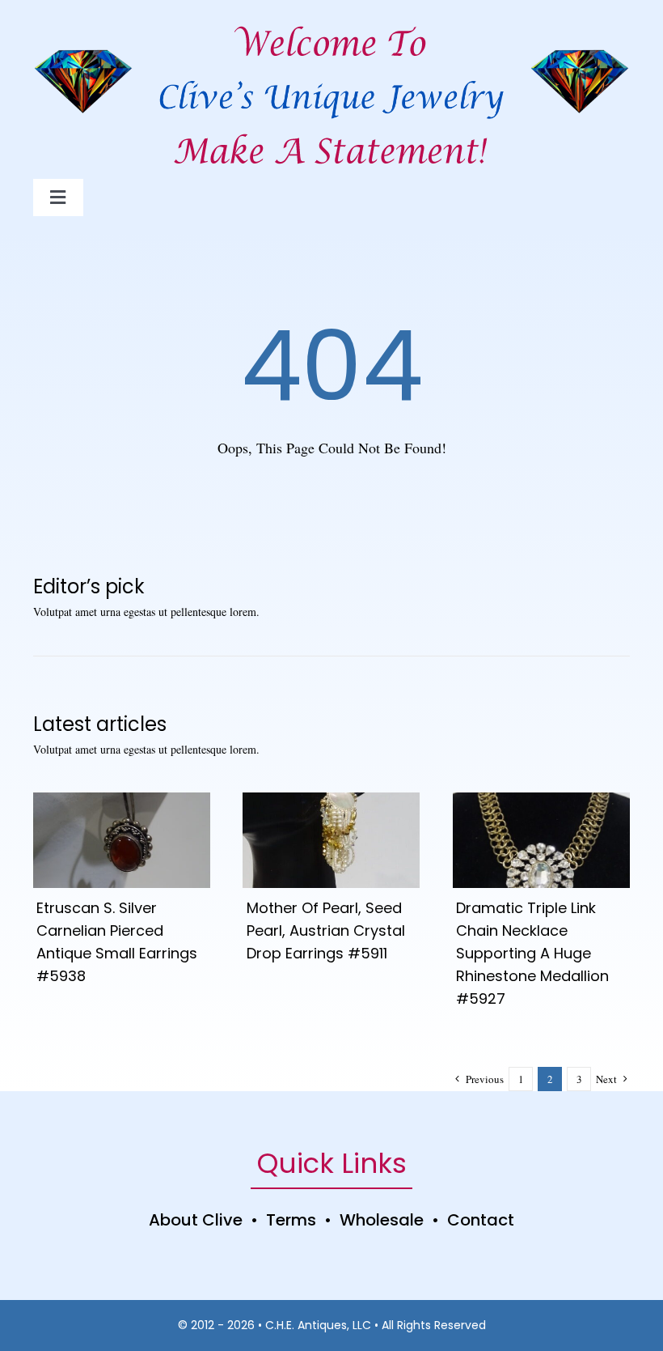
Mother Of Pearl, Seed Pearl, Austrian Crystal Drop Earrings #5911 (326, 930)
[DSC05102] (541, 799)
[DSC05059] (331, 799)
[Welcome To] (331, 23)
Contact (480, 1220)
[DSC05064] (121, 799)
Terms (291, 1220)
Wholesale (382, 1220)
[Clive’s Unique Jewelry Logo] (331, 78)
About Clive (196, 1220)
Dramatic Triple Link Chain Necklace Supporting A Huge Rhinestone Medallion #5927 (532, 953)
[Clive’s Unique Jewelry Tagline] (331, 131)
